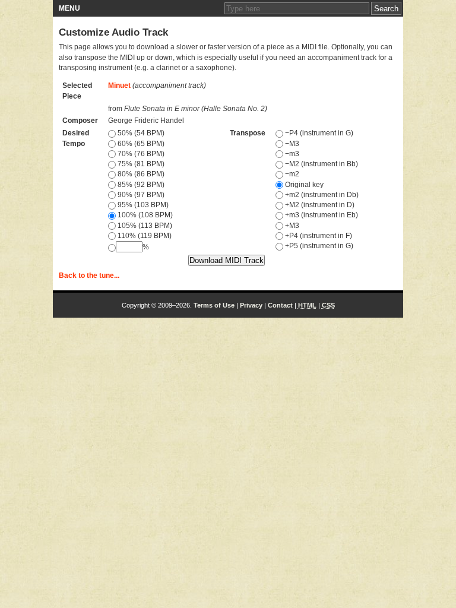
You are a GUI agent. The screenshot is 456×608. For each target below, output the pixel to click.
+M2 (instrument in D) (318, 204)
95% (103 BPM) (142, 204)
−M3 (291, 143)
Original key (303, 184)
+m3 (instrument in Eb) (320, 214)
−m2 (291, 174)
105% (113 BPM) (144, 225)
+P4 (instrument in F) (317, 235)
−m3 (291, 153)
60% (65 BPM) (140, 143)
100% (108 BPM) (144, 214)
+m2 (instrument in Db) (321, 194)
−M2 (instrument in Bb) (320, 163)
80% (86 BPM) (140, 174)
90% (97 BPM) (140, 194)
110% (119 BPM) (144, 235)
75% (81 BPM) (140, 163)
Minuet (119, 85)
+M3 (291, 225)
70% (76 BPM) (140, 153)
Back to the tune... (89, 275)
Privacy (251, 305)
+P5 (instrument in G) (318, 245)
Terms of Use (214, 305)
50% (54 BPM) (140, 133)
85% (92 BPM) (140, 184)
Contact (280, 305)
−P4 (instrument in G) (318, 133)
